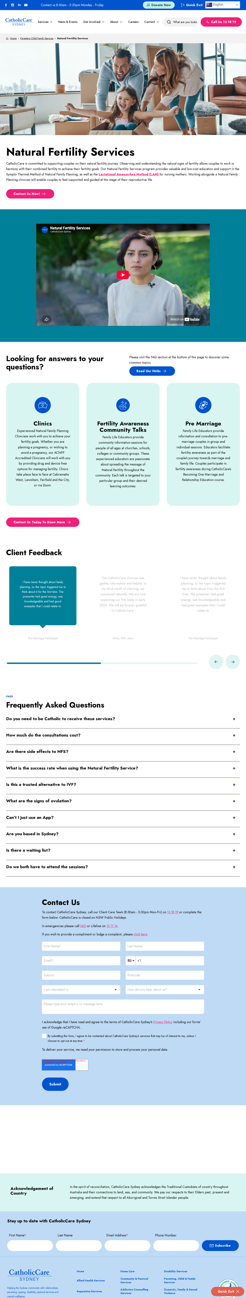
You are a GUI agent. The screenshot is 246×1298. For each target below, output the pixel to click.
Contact (149, 22)
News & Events (67, 22)
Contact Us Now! (27, 193)
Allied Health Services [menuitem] (91, 1280)
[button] (54, 663)
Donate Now (161, 5)
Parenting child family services (36, 38)
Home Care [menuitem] (127, 1271)
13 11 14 (112, 926)
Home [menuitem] (80, 1271)
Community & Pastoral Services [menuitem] (134, 1280)
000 (83, 926)
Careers (133, 22)
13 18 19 (172, 912)
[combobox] (81, 989)
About (114, 22)
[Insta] (12, 5)
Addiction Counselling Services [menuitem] (134, 1291)
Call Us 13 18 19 (223, 22)
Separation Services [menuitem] (89, 1291)
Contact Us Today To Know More (39, 522)
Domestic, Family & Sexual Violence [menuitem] (180, 1291)
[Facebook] (6, 5)
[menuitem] (45, 22)
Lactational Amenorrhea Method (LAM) (129, 174)
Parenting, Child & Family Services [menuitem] (180, 1280)
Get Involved (91, 22)
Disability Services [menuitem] (175, 1271)
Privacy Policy (162, 1022)
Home (13, 38)
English (217, 4)
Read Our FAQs (149, 371)
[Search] (169, 21)
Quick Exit (226, 1291)
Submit (55, 1084)
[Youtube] (26, 5)
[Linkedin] (19, 5)
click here (140, 934)
